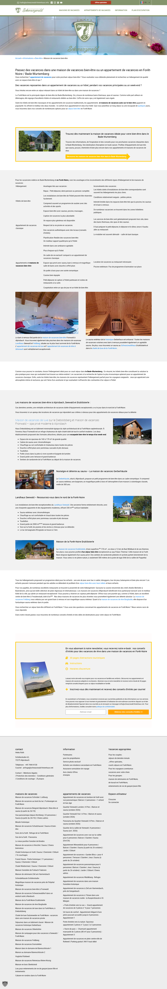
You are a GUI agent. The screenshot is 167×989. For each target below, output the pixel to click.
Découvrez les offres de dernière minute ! (58, 509)
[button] (5, 984)
